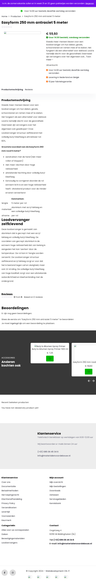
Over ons (6, 482)
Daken (5, 534)
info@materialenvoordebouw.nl (54, 455)
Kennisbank (55, 503)
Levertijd (6, 511)
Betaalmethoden (10, 490)
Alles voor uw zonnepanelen (15, 530)
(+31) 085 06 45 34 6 (48, 451)
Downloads (55, 490)
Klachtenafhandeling (12, 499)
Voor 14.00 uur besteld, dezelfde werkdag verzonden (50, 11)
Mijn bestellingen (58, 486)
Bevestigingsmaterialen (13, 538)
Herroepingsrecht (10, 494)
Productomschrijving (12, 89)
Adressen (54, 494)
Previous (89, 380)
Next (93, 380)
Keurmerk (6, 520)
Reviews (29, 89)
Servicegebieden (58, 499)
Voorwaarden (8, 516)
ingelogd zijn (16, 323)
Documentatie (9, 486)
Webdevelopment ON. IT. (58, 571)
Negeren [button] (89, 3)
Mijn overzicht (56, 482)
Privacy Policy (8, 503)
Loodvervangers (9, 542)
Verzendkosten (9, 507)
